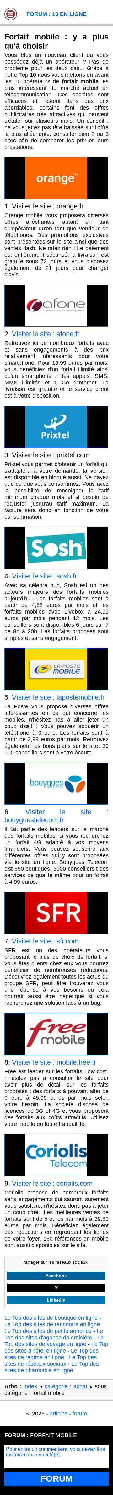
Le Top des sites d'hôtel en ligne (56, 1347)
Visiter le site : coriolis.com (52, 1183)
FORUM (56, 1478)
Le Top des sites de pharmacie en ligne (51, 1367)
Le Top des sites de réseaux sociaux (50, 1360)
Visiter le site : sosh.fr (44, 576)
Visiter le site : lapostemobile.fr (58, 697)
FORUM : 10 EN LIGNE (56, 14)
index (30, 1386)
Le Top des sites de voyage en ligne (54, 1340)
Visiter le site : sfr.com (45, 941)
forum (80, 1413)
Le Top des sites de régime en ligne (51, 1354)
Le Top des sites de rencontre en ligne (52, 1324)
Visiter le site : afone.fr (45, 334)
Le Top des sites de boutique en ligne (51, 1318)
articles (58, 1413)
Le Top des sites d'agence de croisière (53, 1334)
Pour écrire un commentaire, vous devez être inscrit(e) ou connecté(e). (55, 1451)
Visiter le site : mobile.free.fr (54, 1062)
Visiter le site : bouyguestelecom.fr (56, 816)
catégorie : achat (66, 1386)
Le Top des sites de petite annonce (48, 1331)
